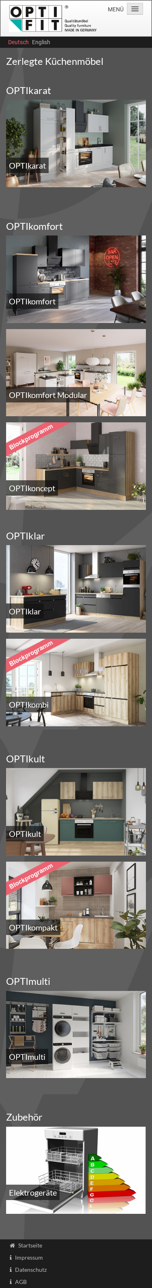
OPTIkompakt (33, 927)
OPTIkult (25, 834)
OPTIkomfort (32, 301)
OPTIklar (25, 611)
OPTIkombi (29, 704)
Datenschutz (31, 1269)
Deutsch (18, 42)
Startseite (30, 1245)
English (41, 42)
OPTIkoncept (32, 488)
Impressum (29, 1257)
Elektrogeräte (33, 1192)
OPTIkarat (27, 165)
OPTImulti (27, 1056)
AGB (21, 1281)
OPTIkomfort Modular (48, 395)
